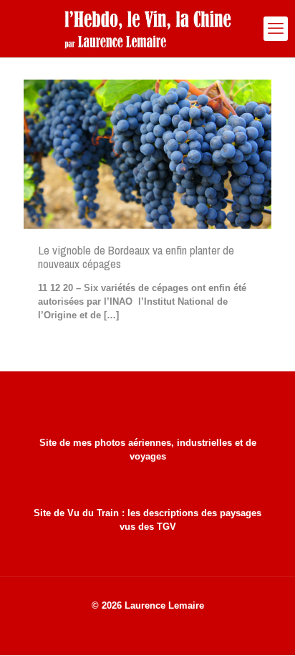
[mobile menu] (275, 28)
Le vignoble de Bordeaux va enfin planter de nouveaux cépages (136, 257)
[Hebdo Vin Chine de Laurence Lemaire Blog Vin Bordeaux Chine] (147, 28)
